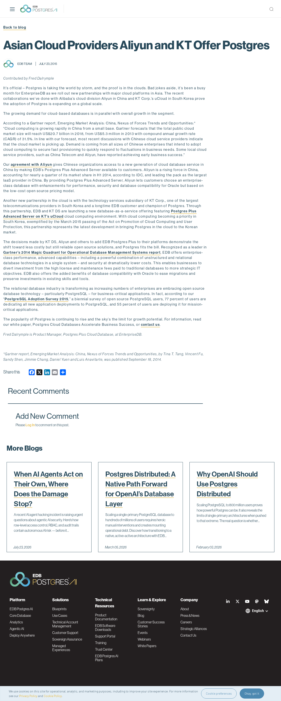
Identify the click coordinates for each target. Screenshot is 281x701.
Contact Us (188, 635)
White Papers (147, 646)
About (184, 609)
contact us (150, 324)
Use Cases (59, 615)
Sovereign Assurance (67, 639)
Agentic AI (17, 629)
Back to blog (14, 27)
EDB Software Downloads (105, 628)
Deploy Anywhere (22, 635)
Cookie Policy (53, 696)
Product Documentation (106, 617)
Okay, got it (252, 693)
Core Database (20, 615)
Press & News (189, 615)
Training (100, 643)
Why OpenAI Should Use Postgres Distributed (227, 484)
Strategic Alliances (193, 629)
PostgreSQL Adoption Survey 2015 (36, 299)
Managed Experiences (61, 648)
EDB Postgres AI (21, 609)
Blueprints (59, 609)
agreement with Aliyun (31, 164)
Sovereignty (146, 609)
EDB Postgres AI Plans (106, 658)
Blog (141, 615)
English (258, 611)
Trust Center (104, 649)
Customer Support (65, 633)
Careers (186, 622)
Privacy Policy (28, 696)
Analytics (16, 622)
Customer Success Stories (151, 624)
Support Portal (105, 636)
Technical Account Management (65, 624)
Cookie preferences (219, 693)
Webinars (144, 639)
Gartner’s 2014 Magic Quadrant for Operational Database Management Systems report (81, 252)
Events (143, 633)
